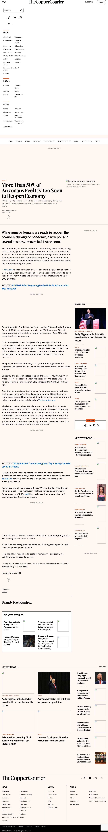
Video (5, 109)
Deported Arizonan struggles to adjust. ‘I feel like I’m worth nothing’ (11, 641)
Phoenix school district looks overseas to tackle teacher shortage (84, 726)
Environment (20, 49)
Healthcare (7, 52)
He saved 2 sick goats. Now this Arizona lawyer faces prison (83, 389)
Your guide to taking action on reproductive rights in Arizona (83, 694)
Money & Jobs (7, 814)
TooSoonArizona (46, 400)
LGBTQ (18, 59)
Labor (5, 59)
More (73, 787)
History (6, 91)
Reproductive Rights (83, 331)
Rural (17, 68)
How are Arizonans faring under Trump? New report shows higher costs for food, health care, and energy (46, 642)
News (17, 91)
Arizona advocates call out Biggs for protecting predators (82, 353)
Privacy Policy (40, 826)
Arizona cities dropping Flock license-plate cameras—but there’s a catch (81, 371)
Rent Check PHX (64, 141)
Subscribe (89, 2)
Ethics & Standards (8, 826)
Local (27, 141)
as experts (7, 479)
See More (102, 667)
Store (5, 115)
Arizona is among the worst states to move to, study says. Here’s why (84, 710)
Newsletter (19, 112)
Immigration (8, 56)
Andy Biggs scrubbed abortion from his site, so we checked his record (90, 337)
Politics (17, 62)
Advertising (8, 127)
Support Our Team (96, 798)
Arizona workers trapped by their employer (81, 536)
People (6, 94)
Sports (6, 73)
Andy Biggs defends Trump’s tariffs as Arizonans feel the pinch (12, 626)
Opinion (18, 109)
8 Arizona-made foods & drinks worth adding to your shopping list (84, 758)
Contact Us (7, 121)
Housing (18, 52)
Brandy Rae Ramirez (9, 210)
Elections (7, 49)
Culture (6, 85)
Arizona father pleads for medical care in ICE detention (84, 515)
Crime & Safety (81, 363)
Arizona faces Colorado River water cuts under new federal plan (84, 472)
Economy (7, 46)
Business (7, 37)
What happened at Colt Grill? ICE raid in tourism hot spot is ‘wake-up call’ (45, 626)
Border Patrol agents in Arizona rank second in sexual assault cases (84, 493)
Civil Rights (7, 40)
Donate (102, 2)
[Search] (21, 10)
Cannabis (18, 37)
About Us (7, 112)
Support (20, 826)
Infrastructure (20, 56)
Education (19, 46)
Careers (29, 826)
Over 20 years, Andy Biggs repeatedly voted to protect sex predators (83, 405)
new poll (8, 270)
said (26, 494)
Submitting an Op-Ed (97, 801)
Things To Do (49, 141)
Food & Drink (53, 794)
